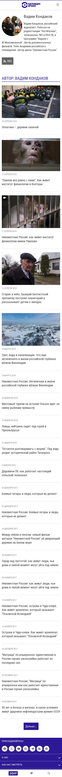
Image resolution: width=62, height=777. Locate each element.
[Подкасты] (46, 749)
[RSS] (39, 749)
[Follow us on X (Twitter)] (11, 749)
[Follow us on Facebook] (5, 749)
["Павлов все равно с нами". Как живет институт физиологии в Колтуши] (31, 154)
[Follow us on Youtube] (19, 749)
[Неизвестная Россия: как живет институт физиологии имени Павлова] (31, 211)
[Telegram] (31, 773)
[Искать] (48, 773)
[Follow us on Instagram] (25, 749)
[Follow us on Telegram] (32, 749)
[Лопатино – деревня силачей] (31, 101)
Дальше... (31, 726)
